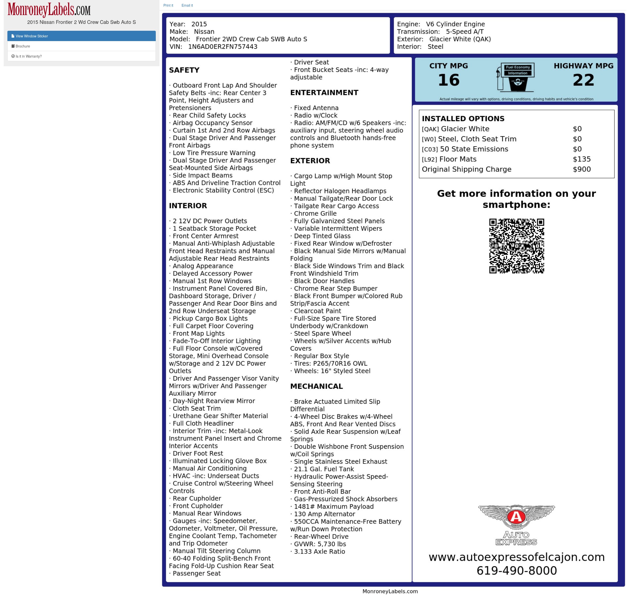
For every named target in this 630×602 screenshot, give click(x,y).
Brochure (22, 46)
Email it (187, 5)
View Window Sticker (31, 35)
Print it (168, 5)
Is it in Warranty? (28, 56)
